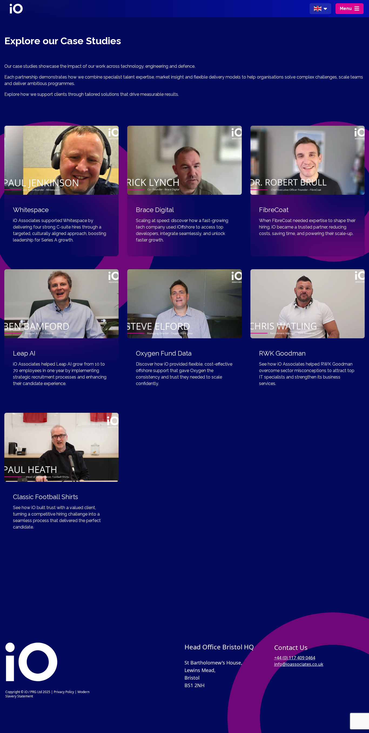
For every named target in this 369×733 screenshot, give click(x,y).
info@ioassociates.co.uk (298, 664)
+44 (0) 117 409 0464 (294, 658)
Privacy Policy (64, 692)
